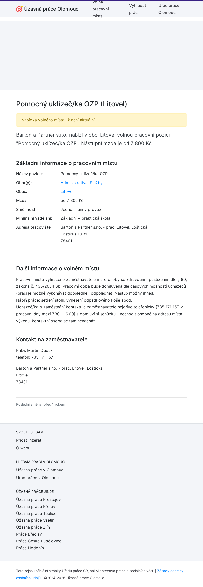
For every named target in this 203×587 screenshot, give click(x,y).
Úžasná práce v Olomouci (40, 469)
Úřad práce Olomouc (168, 9)
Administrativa (74, 182)
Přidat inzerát (28, 440)
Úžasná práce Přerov (35, 506)
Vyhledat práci (137, 9)
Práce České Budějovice (38, 541)
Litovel (67, 191)
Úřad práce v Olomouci (38, 477)
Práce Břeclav (29, 534)
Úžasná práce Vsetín (35, 520)
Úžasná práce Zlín (33, 527)
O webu (23, 448)
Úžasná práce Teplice (36, 513)
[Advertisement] (101, 55)
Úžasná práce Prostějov (38, 499)
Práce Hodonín (30, 547)
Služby (96, 182)
